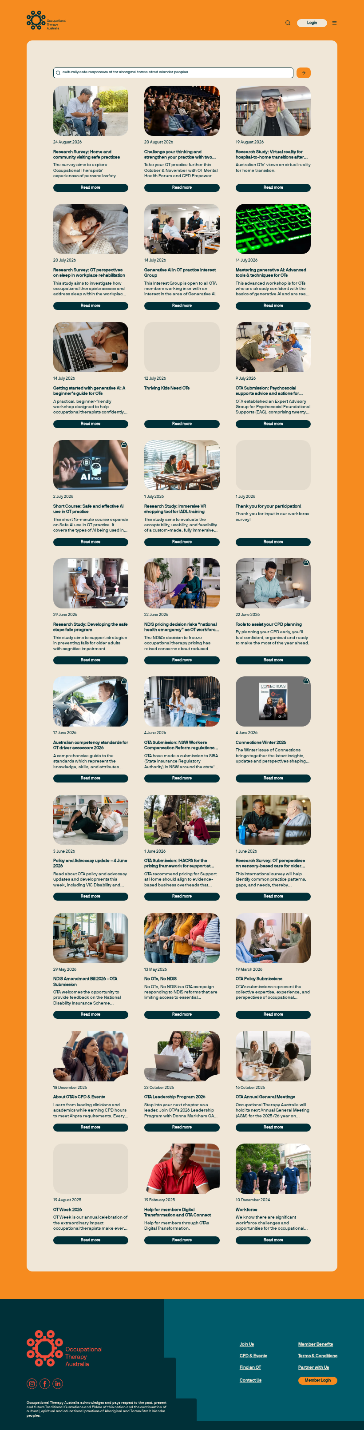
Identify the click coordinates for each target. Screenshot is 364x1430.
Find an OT (250, 1368)
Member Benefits (315, 1345)
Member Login (318, 1380)
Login (312, 23)
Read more (90, 188)
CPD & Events (253, 1356)
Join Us (247, 1345)
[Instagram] (32, 1383)
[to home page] (46, 20)
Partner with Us (313, 1368)
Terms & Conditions (317, 1356)
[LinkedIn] (57, 1383)
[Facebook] (45, 1383)
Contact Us (250, 1380)
